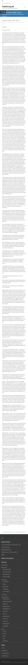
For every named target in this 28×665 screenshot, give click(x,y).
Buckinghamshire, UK (7, 601)
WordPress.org (5, 655)
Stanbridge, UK (6, 623)
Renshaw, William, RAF (6, 549)
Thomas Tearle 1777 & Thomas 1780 (9, 552)
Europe (4, 636)
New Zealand (5, 586)
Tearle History (5, 589)
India (4, 638)
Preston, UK (5, 618)
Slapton (3, 554)
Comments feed (5, 653)
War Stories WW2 (6, 576)
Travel (2, 629)
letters (23, 22)
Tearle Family (4, 579)
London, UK (5, 611)
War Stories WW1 (6, 574)
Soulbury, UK (5, 621)
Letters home (12, 22)
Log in (3, 647)
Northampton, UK (6, 616)
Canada (4, 584)
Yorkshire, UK (5, 626)
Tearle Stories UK (4, 597)
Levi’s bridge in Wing (5, 547)
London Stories (4, 565)
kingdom (20, 22)
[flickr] (2, 1)
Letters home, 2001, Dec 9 (21, 532)
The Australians (6, 591)
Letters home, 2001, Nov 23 (7, 532)
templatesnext (23, 662)
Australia (4, 633)
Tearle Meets (4, 594)
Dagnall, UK (5, 603)
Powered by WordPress (5, 662)
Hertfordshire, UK (6, 608)
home (17, 22)
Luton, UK (5, 613)
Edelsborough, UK (6, 606)
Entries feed (4, 650)
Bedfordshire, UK (6, 599)
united (3, 23)
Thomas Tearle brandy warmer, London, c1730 (11, 544)
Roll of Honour (4, 567)
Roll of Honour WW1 (7, 569)
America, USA (5, 581)
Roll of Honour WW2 (7, 571)
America (4, 631)
